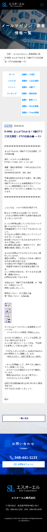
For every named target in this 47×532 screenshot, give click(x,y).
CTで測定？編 (25, 293)
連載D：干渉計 (28, 74)
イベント (12, 87)
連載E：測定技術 (29, 93)
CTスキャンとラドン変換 (18, 378)
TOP (9, 54)
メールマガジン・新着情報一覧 (26, 54)
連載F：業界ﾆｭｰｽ (29, 100)
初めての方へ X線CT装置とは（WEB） (25, 356)
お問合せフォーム (25, 464)
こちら (37, 332)
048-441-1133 (26, 458)
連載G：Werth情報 (30, 106)
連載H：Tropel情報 (30, 112)
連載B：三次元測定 (30, 81)
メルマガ (12, 81)
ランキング (12, 93)
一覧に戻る (24, 418)
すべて (12, 74)
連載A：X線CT (28, 87)
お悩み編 (25, 296)
